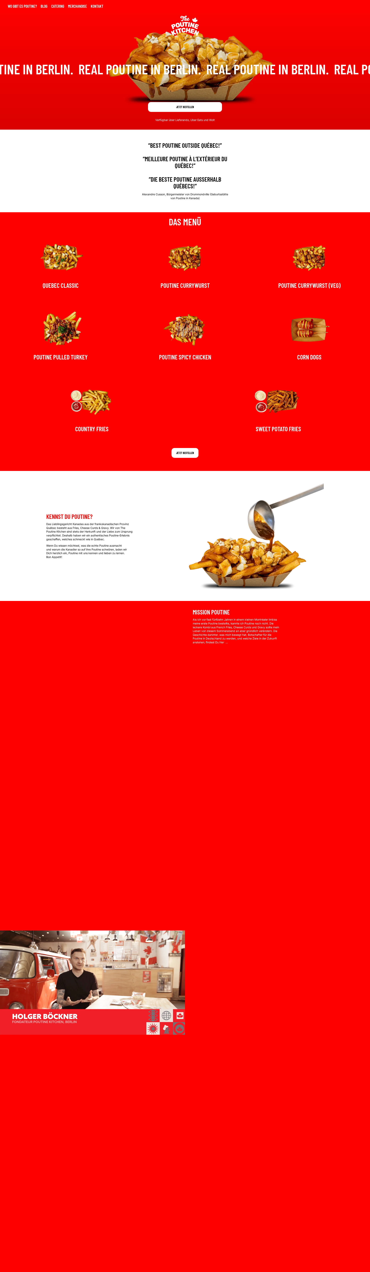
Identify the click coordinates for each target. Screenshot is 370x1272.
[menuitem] (22, 6)
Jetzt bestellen (185, 107)
